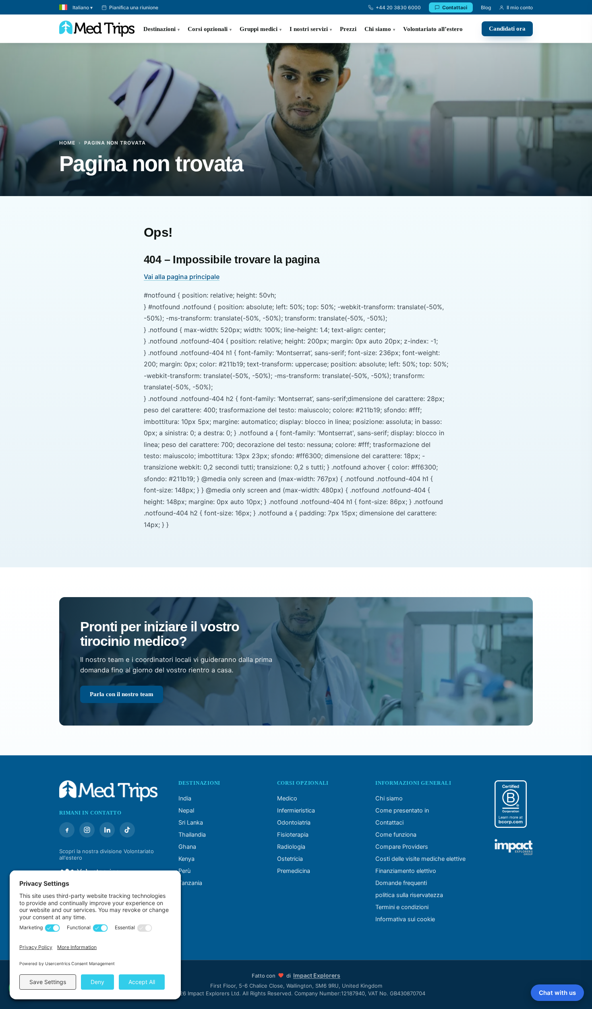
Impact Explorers (316, 975)
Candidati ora (507, 28)
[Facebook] (67, 829)
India (184, 798)
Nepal (186, 810)
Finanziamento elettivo (405, 871)
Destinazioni (159, 29)
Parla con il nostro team (121, 694)
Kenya (186, 858)
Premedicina (293, 871)
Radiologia (291, 846)
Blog (486, 7)
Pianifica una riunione (133, 7)
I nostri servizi (309, 29)
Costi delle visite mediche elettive (420, 858)
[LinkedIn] (107, 829)
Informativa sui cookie (405, 919)
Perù (184, 871)
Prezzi (348, 29)
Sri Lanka (190, 822)
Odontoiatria (293, 822)
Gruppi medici (258, 29)
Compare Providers (401, 846)
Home (67, 143)
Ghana (187, 846)
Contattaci (454, 7)
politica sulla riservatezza (409, 895)
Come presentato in (402, 810)
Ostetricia (290, 858)
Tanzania (190, 883)
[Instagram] (87, 829)
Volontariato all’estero (433, 29)
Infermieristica (296, 810)
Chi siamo (377, 29)
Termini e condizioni (401, 907)
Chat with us (557, 993)
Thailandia (192, 834)
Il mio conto (520, 7)
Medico (287, 798)
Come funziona (395, 834)
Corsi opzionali (208, 29)
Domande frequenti (401, 883)
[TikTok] (127, 829)
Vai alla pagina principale (181, 277)
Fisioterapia (292, 834)
